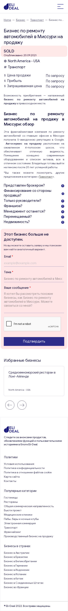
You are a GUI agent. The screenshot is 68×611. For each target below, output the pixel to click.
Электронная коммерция (20, 523)
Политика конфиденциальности (24, 468)
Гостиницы (11, 497)
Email (8, 257)
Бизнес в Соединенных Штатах (23, 583)
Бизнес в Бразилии (16, 557)
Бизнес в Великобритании (20, 561)
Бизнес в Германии (16, 565)
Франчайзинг (12, 532)
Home (7, 20)
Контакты (10, 481)
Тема (8, 272)
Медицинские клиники (18, 514)
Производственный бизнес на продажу (28, 536)
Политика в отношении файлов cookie (28, 472)
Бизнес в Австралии (16, 552)
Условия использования (19, 464)
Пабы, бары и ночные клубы (21, 519)
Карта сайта (12, 476)
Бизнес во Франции (16, 587)
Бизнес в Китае (13, 578)
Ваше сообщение (17, 288)
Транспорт (37, 20)
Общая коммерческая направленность (29, 506)
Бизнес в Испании (15, 574)
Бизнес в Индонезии (16, 570)
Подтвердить (34, 341)
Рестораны (11, 502)
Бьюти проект (13, 510)
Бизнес (20, 20)
